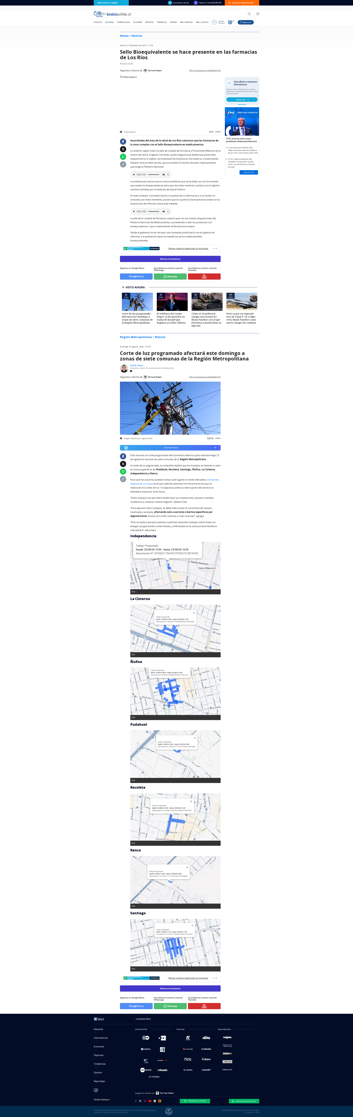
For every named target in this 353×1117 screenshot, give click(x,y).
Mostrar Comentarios (170, 259)
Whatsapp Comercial (197, 1101)
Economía (137, 22)
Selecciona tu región (107, 2)
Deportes (149, 22)
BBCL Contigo (202, 22)
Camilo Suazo (136, 365)
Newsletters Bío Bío (181, 3)
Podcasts (98, 22)
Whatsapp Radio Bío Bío (246, 1101)
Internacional (123, 22)
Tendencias (162, 22)
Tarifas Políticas (101, 1099)
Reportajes (99, 1081)
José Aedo (128, 64)
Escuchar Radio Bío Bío (242, 3)
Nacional (109, 22)
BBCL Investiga (186, 22)
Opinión (173, 22)
